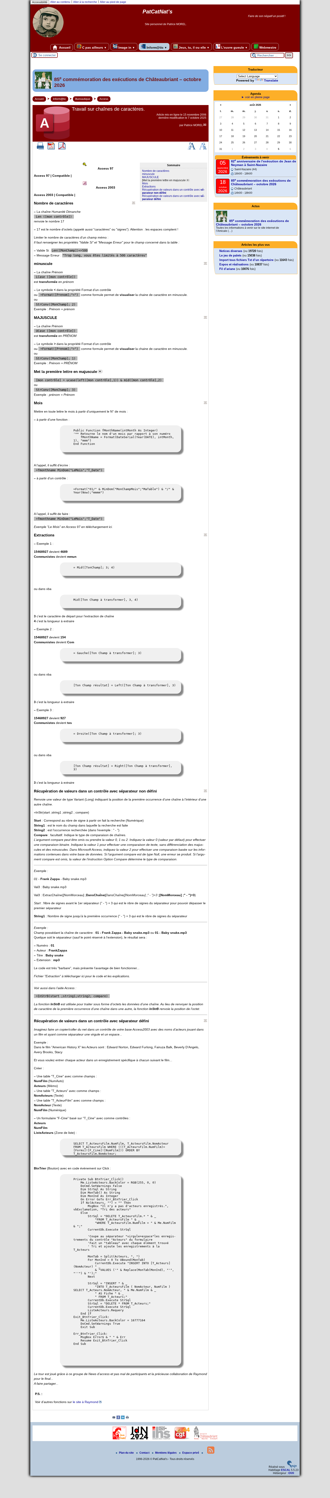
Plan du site (126, 1452)
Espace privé (191, 1452)
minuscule (148, 174)
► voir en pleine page (255, 97)
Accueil (64, 47)
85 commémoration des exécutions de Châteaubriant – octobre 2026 (261, 182)
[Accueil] (48, 39)
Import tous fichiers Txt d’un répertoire (246, 260)
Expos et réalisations (234, 264)
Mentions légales (166, 1452)
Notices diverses (230, 251)
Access (103, 99)
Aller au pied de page (113, 2)
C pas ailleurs (94, 47)
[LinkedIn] (123, 1418)
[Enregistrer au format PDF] (51, 148)
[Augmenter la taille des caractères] (191, 148)
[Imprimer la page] (127, 1418)
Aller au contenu (60, 2)
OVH (291, 1473)
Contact (144, 1452)
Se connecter (47, 55)
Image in (126, 47)
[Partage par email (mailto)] (114, 1418)
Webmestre (267, 47)
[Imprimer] (40, 148)
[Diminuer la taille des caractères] (203, 148)
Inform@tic (156, 47)
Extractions (149, 186)
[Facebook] (118, 1418)
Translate (271, 80)
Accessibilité (39, 2)
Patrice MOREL (193, 125)
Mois (145, 183)
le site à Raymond (85, 1402)
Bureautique (82, 99)
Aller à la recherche (85, 2)
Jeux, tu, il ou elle (193, 47)
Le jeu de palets (230, 255)
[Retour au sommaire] (133, 203)
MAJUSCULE (150, 177)
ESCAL (285, 1470)
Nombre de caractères (155, 170)
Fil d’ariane (227, 269)
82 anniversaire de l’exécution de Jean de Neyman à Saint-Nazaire (263, 163)
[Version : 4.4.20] (291, 1466)
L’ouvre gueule (234, 47)
